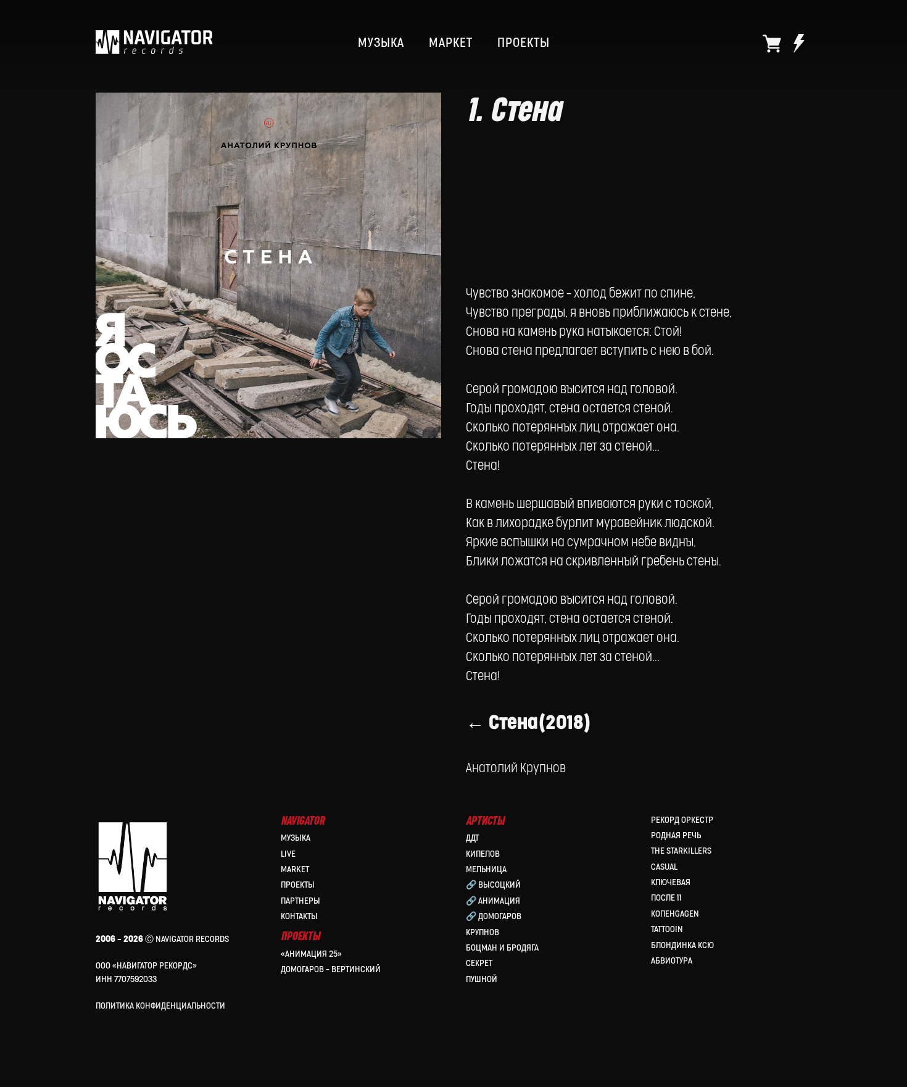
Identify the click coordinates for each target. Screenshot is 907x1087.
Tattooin (667, 929)
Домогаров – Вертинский (331, 969)
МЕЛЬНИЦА (486, 869)
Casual (664, 867)
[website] (772, 43)
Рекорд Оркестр (682, 820)
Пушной (481, 979)
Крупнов (482, 932)
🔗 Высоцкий (493, 884)
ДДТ (472, 838)
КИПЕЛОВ (483, 854)
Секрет (479, 963)
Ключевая (670, 882)
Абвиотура (671, 960)
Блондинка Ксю (682, 945)
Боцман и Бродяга (502, 947)
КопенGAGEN (675, 913)
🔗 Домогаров (493, 916)
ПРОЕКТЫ (523, 43)
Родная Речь (676, 835)
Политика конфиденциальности (160, 1005)
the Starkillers (681, 851)
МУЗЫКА (381, 43)
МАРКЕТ (451, 43)
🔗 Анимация (493, 901)
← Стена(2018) (528, 723)
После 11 (666, 897)
